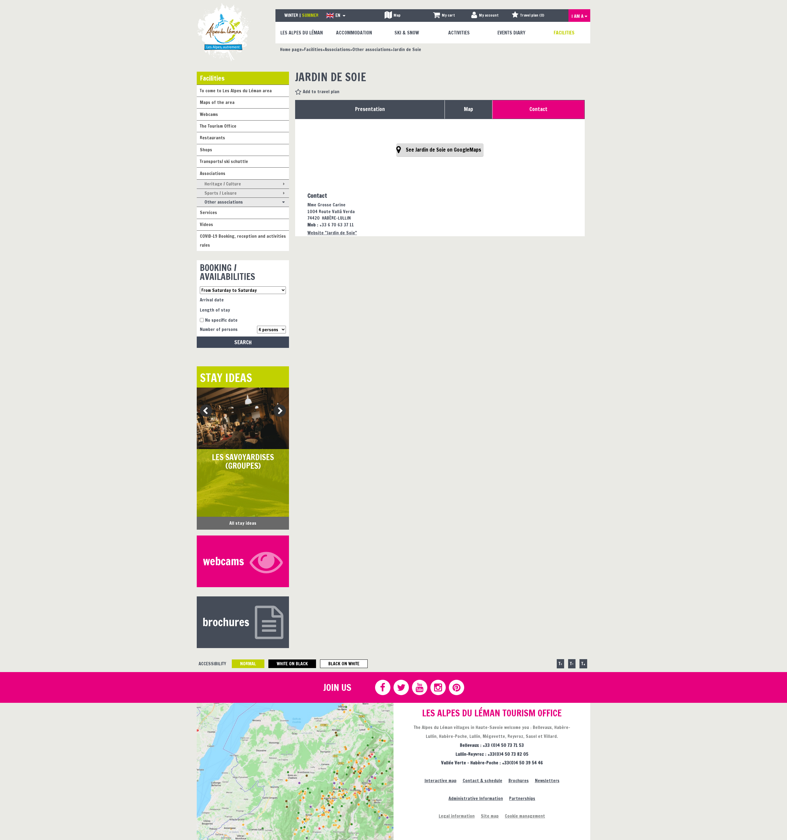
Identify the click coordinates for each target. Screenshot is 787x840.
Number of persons (219, 329)
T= (560, 663)
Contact (538, 109)
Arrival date (212, 300)
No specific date (221, 320)
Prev (204, 411)
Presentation (370, 109)
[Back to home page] (224, 31)
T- (572, 663)
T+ (583, 663)
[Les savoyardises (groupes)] (243, 418)
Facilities (212, 78)
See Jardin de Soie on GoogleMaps (443, 149)
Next (278, 411)
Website (332, 232)
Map (468, 109)
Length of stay (215, 310)
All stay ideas (242, 523)
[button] (444, 15)
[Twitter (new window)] (400, 687)
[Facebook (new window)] (382, 687)
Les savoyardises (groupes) (243, 462)
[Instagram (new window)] (437, 687)
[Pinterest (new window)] (456, 687)
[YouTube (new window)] (419, 687)
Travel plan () (532, 15)
